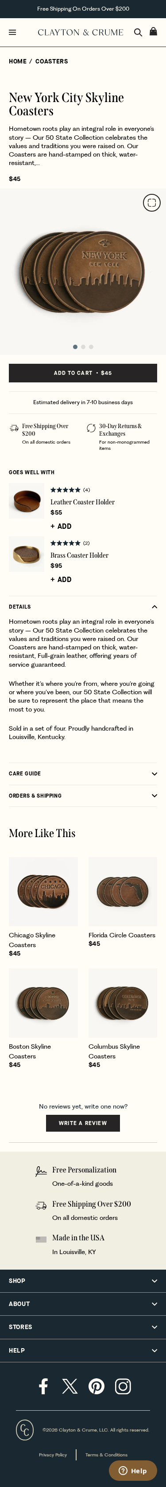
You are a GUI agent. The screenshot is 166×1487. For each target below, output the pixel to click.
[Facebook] (43, 1386)
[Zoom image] (152, 203)
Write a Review (82, 1126)
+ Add (61, 526)
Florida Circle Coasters (122, 935)
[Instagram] (123, 1386)
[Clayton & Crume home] (80, 32)
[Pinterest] (96, 1386)
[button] (103, 490)
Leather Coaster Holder (82, 502)
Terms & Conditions (106, 1455)
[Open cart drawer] (153, 31)
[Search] (138, 32)
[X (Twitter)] (70, 1386)
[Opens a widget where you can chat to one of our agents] (132, 1471)
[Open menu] (21, 32)
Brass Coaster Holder (79, 555)
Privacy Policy (53, 1455)
